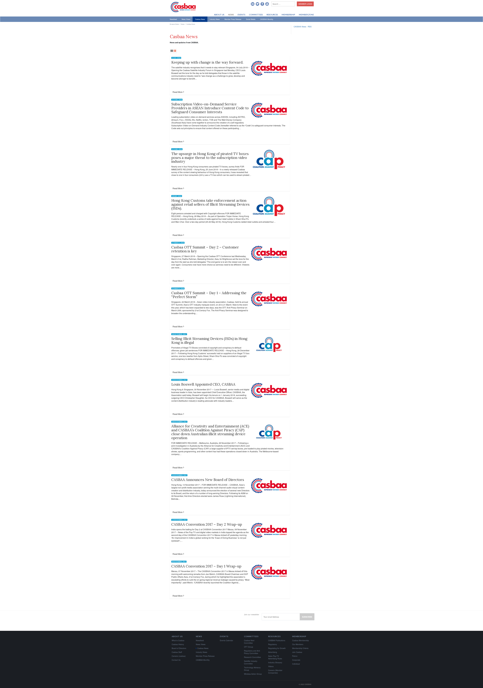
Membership (288, 14)
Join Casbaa (297, 652)
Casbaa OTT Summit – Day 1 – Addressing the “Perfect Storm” (208, 295)
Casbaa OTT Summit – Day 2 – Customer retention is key (205, 249)
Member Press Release (233, 19)
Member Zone (306, 14)
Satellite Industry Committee (250, 662)
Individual (296, 664)
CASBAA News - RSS (303, 26)
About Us (219, 14)
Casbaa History (178, 644)
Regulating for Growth (277, 648)
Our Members (297, 644)
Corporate (296, 660)
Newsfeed (173, 19)
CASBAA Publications (276, 640)
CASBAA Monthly (266, 19)
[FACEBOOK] (262, 4)
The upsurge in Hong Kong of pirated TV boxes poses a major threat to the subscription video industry (210, 157)
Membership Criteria (300, 648)
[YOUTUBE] (267, 4)
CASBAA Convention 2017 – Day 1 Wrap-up (206, 566)
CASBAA (308, 684)
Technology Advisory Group (252, 668)
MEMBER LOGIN (305, 4)
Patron (294, 656)
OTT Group (248, 647)
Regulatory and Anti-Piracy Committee (252, 652)
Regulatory (272, 644)
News (231, 14)
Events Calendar (226, 640)
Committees (256, 14)
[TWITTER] (257, 4)
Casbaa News (200, 19)
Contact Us (176, 660)
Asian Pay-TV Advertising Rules (275, 657)
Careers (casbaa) (179, 656)
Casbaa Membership (300, 640)
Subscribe (307, 617)
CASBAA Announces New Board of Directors (207, 480)
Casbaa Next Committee (249, 641)
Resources (272, 14)
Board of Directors (179, 648)
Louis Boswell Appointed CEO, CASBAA (203, 384)
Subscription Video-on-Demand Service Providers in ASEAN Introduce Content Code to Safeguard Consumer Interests (210, 108)
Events (241, 14)
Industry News (215, 19)
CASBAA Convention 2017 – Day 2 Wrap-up (206, 524)
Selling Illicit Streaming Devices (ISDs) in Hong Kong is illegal (209, 341)
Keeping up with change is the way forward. (207, 62)
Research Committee (252, 657)
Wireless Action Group (253, 674)
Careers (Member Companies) (275, 671)
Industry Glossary (275, 662)
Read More (178, 92)
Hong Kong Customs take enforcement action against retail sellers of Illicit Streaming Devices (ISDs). (210, 204)
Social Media (250, 19)
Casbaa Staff (177, 652)
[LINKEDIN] (252, 4)
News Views (186, 19)
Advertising (272, 652)
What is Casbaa (178, 640)
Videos (271, 666)
